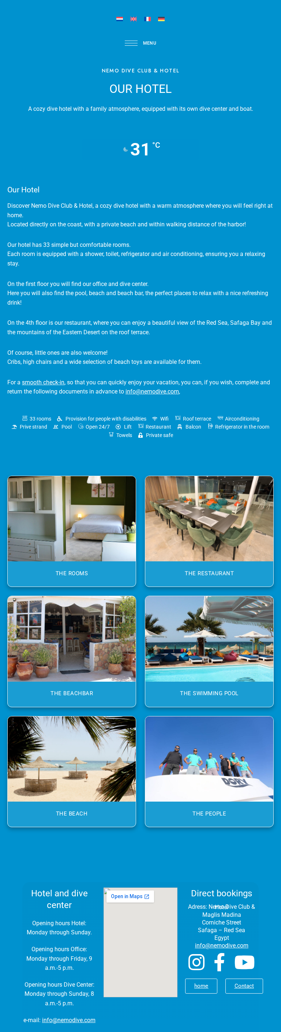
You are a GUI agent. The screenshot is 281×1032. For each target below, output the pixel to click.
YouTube (244, 962)
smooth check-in (43, 382)
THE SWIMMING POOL (209, 693)
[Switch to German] (161, 19)
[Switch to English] (133, 19)
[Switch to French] (147, 19)
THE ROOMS (72, 573)
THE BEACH (72, 813)
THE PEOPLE (209, 813)
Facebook (219, 962)
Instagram (196, 962)
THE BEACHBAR (71, 693)
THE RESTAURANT (209, 573)
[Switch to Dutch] (120, 19)
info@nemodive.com (68, 1020)
